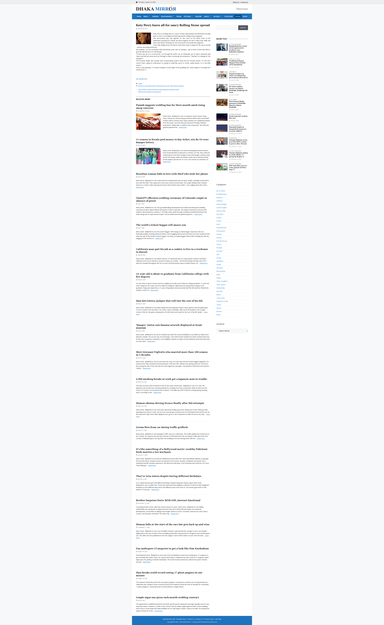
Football (219, 248)
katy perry (141, 86)
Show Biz (198, 16)
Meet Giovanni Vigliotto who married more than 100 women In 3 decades (172, 353)
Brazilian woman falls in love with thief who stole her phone (172, 173)
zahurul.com (213, 622)
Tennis (218, 305)
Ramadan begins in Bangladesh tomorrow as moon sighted (237, 129)
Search (243, 28)
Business (233, 72)
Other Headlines (235, 44)
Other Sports (221, 285)
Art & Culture (235, 59)
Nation (218, 278)
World (245, 16)
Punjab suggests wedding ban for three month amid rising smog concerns (170, 106)
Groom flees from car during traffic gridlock (162, 427)
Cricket (218, 221)
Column (218, 218)
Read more (183, 127)
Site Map (218, 619)
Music (218, 274)
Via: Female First (141, 79)
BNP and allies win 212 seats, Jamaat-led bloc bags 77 (238, 167)
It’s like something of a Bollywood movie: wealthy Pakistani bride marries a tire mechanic (171, 450)
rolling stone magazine (177, 86)
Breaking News (221, 194)
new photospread (149, 86)
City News (233, 99)
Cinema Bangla (221, 204)
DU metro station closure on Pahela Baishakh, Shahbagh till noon (238, 89)
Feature (219, 238)
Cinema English (221, 207)
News (146, 16)
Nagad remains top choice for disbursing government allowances (238, 76)
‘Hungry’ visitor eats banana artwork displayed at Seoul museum (169, 326)
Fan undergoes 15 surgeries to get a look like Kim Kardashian (172, 548)
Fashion (219, 234)
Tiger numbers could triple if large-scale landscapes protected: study (158, 89)
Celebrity (155, 16)
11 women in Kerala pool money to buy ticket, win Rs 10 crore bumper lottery (172, 141)
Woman (219, 311)
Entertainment (166, 16)
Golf (217, 254)
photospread (160, 86)
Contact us (244, 2)
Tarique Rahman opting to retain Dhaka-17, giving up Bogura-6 (238, 155)
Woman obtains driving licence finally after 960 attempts (170, 403)
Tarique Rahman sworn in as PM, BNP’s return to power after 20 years (238, 142)
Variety (237, 16)
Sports (206, 16)
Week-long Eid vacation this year (238, 117)
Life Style (187, 16)
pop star (166, 86)
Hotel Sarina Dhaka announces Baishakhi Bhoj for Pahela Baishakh (237, 104)
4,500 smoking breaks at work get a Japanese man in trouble (171, 379)
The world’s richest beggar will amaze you (161, 224)
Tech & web (228, 16)
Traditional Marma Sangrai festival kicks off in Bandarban (237, 63)
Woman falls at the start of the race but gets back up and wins (172, 524)
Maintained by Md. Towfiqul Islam (174, 619)
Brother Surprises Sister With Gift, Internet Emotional (168, 500)
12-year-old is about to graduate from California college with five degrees (172, 275)
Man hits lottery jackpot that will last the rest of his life (169, 300)
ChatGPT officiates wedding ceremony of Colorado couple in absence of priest (171, 199)
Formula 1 (219, 251)
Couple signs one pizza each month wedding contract (167, 597)
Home (139, 16)
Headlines (233, 138)
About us (236, 2)
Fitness (218, 244)
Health (218, 264)
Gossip (178, 16)
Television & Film (222, 301)
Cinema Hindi (220, 211)
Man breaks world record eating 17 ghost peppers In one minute (169, 574)
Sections (216, 16)
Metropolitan (220, 271)
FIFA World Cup (221, 241)
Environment (220, 231)
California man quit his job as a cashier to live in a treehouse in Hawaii (172, 250)
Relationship (220, 288)
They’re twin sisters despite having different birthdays (168, 476)
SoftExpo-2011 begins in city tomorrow (149, 92)
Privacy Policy (209, 619)
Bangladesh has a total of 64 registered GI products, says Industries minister (238, 49)
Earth (218, 224)
